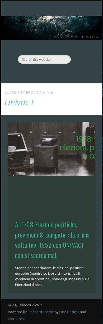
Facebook (45, 72)
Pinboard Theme (40, 311)
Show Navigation (82, 47)
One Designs (69, 311)
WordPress (16, 318)
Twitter (56, 72)
